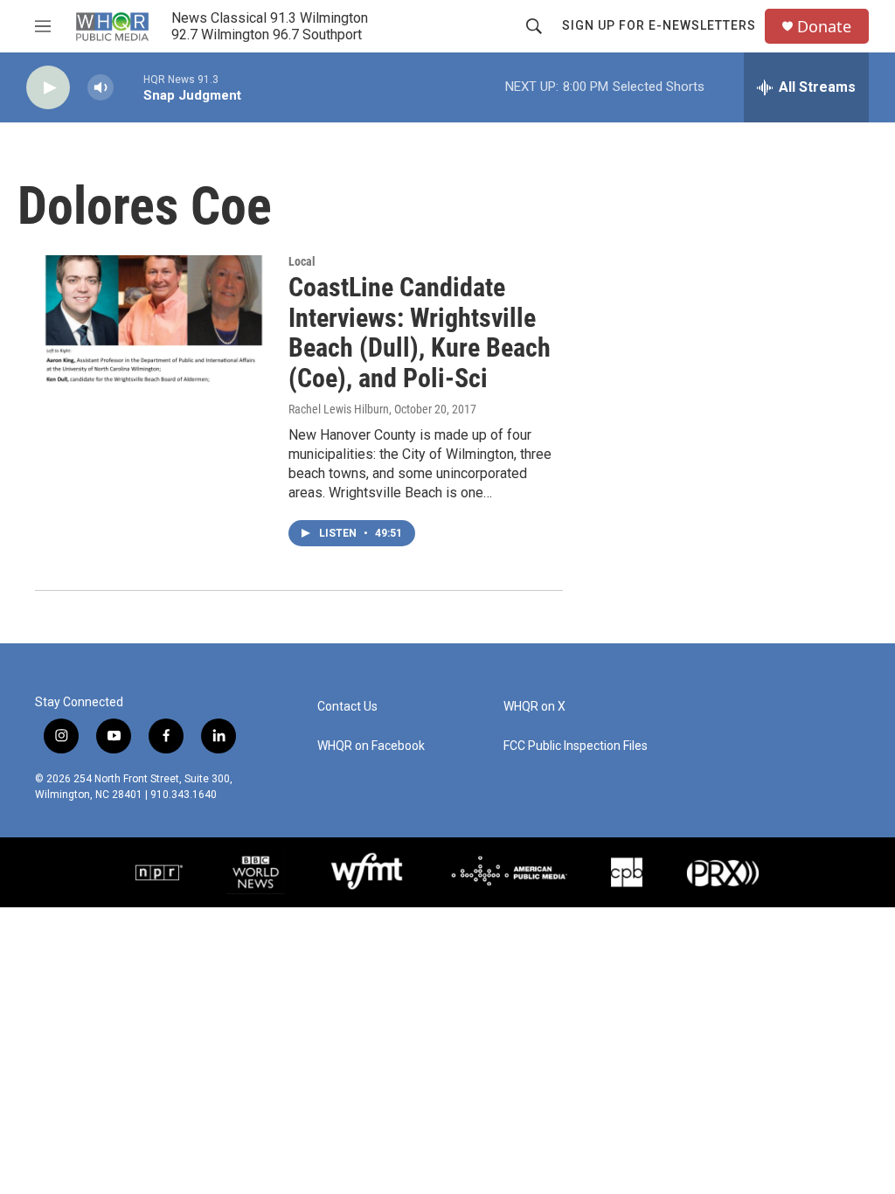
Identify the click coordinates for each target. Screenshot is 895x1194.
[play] (48, 88)
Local (302, 261)
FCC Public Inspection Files (575, 746)
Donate (824, 26)
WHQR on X (534, 706)
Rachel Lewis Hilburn (338, 409)
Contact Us (347, 706)
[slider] (128, 87)
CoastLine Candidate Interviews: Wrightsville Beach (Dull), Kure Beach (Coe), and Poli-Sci (419, 332)
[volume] (100, 88)
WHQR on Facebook (371, 746)
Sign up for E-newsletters (659, 25)
